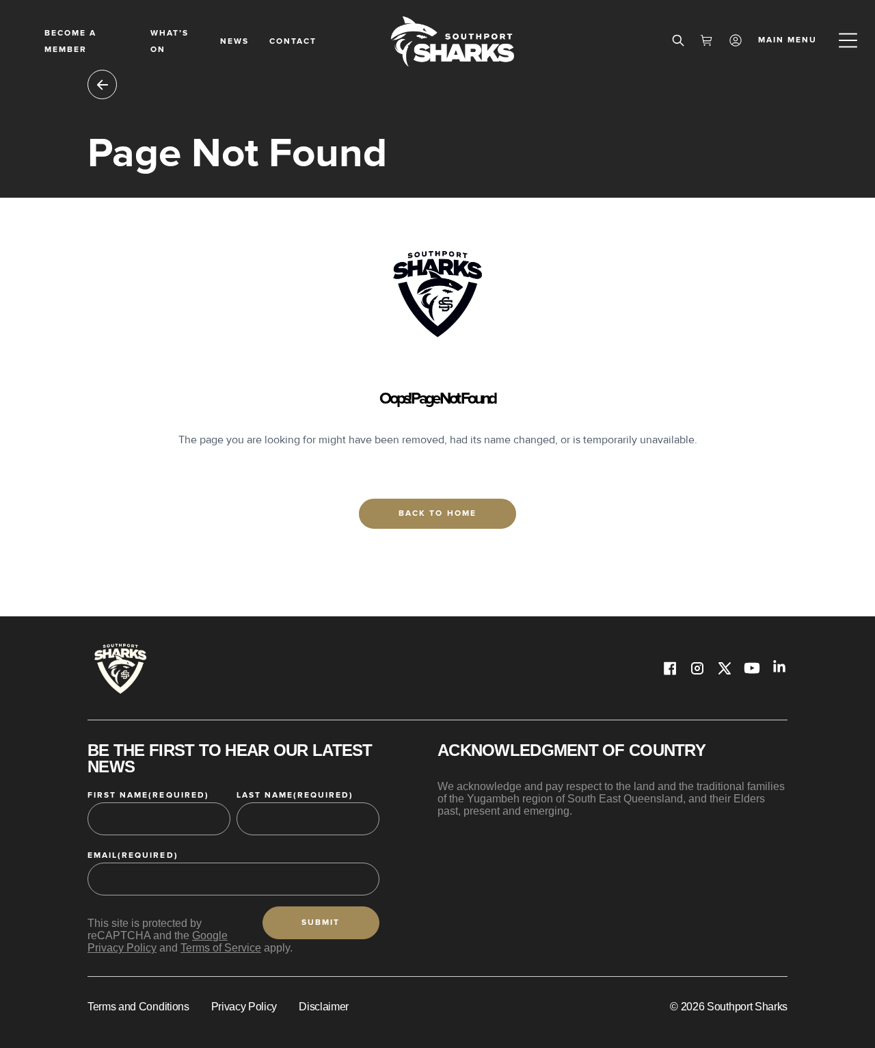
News (234, 41)
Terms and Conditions (138, 1006)
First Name (148, 795)
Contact (293, 41)
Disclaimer (324, 1006)
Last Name (295, 795)
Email (133, 855)
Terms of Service (220, 948)
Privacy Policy (244, 1006)
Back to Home (437, 513)
